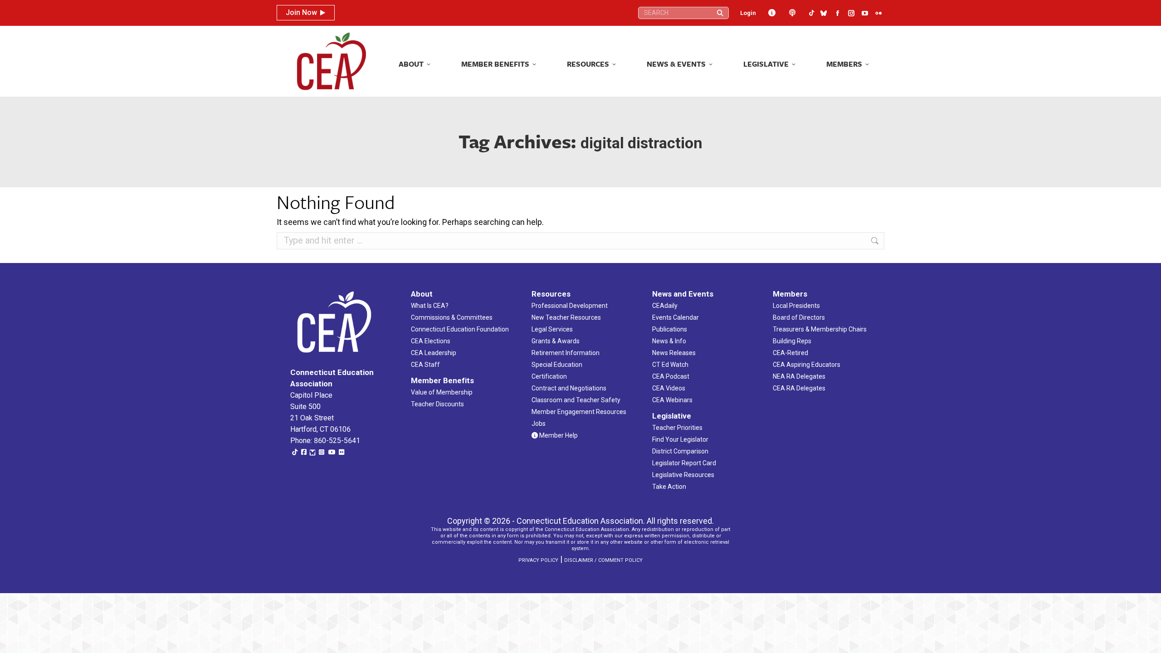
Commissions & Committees (452, 317)
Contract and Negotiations (569, 388)
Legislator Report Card (684, 463)
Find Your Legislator (680, 439)
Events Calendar (675, 317)
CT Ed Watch (670, 364)
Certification (549, 376)
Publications (669, 329)
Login (748, 13)
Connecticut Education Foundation (460, 329)
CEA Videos (668, 388)
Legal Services (552, 329)
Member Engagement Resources (579, 411)
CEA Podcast (670, 376)
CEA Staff (425, 364)
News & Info (669, 341)
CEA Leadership (433, 352)
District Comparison (680, 451)
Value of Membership (442, 392)
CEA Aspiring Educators (806, 364)
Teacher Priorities (677, 427)
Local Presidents (796, 305)
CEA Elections (430, 341)
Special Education (557, 364)
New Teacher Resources (566, 317)
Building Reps (792, 341)
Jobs (539, 423)
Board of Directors (799, 317)
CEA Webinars (672, 400)
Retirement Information (566, 352)
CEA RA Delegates (799, 388)
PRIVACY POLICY (538, 560)
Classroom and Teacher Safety (576, 400)
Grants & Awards (556, 341)
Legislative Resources (683, 474)
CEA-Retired (790, 352)
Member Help (558, 435)
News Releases (674, 352)
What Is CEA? (430, 305)
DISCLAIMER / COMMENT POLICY (603, 560)
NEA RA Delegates (799, 376)
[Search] (720, 13)
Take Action (669, 486)
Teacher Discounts (437, 404)
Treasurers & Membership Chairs (820, 329)
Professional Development (570, 305)
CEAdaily (665, 305)
